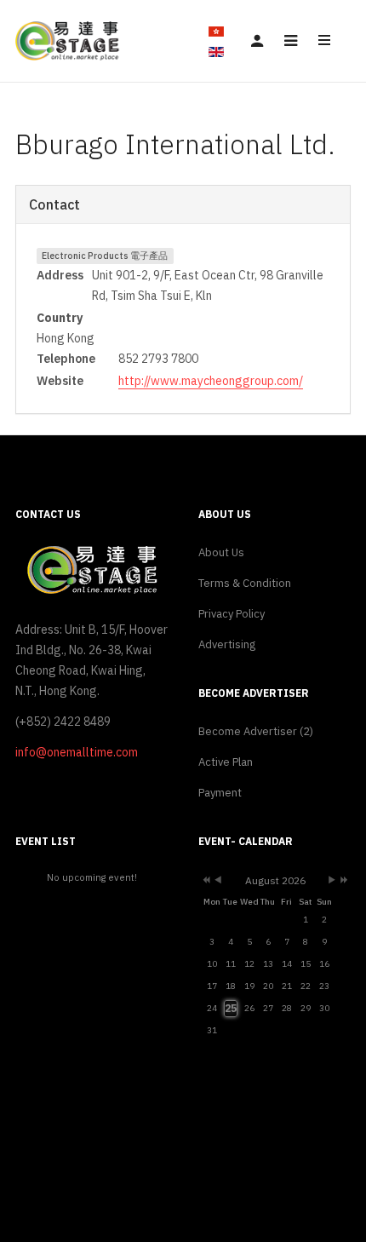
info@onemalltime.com (76, 752)
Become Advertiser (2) (255, 731)
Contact (54, 204)
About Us (221, 552)
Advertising (226, 644)
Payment (220, 792)
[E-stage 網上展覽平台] (68, 40)
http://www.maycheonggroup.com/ (210, 380)
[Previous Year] (205, 881)
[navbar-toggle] (290, 41)
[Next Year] (342, 881)
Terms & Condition (244, 583)
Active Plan (225, 762)
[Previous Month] (218, 881)
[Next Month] (332, 881)
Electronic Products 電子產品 (105, 256)
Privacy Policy (231, 614)
